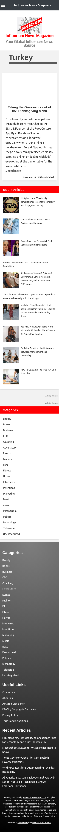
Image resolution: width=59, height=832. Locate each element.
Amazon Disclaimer (13, 703)
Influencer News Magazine (32, 5)
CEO (5, 436)
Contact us (8, 692)
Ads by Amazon (52, 396)
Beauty (7, 418)
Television (9, 528)
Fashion (7, 459)
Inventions (9, 487)
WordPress (23, 823)
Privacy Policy (10, 715)
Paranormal (10, 510)
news (6, 505)
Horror (7, 476)
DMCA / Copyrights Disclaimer (19, 709)
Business (8, 430)
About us (7, 698)
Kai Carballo (49, 177)
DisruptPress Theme (42, 823)
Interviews (9, 482)
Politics (7, 516)
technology (9, 522)
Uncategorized (11, 534)
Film (5, 464)
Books (6, 424)
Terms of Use (33, 816)
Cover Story (10, 447)
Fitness (7, 470)
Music (6, 499)
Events (7, 453)
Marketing (9, 493)
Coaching (8, 441)
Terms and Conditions (15, 721)
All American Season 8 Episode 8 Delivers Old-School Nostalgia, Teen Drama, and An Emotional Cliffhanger (28, 781)
